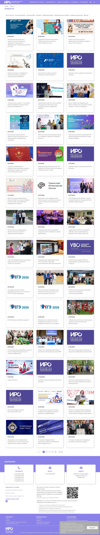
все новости (10, 15)
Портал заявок (10, 493)
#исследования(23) (20, 15)
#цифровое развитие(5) (76, 15)
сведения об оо (33, 2)
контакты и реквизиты (72, 518)
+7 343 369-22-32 (19, 475)
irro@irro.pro (81, 477)
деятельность (50, 2)
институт (41, 2)
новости (8, 518)
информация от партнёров (42, 523)
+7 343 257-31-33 (18, 479)
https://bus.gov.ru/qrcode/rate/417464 (47, 497)
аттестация (38, 518)
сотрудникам (84, 2)
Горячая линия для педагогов (15, 496)
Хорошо (92, 527)
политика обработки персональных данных (16, 522)
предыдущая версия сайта (12, 523)
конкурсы (65, 2)
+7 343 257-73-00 (19, 481)
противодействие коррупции (43, 522)
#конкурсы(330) (30, 15)
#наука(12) (38, 15)
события (59, 2)
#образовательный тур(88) (61, 15)
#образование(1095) (47, 15)
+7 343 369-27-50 (19, 477)
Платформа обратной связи (14, 490)
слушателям (74, 2)
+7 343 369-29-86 (19, 474)
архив (86, 15)
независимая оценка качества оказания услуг (77, 520)
